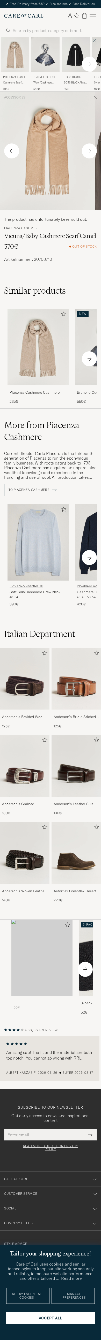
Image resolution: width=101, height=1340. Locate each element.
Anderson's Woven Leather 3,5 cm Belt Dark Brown (24, 891)
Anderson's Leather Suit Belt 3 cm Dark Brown (73, 804)
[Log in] (70, 16)
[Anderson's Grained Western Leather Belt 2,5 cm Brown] (24, 800)
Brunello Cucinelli (44, 77)
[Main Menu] (92, 16)
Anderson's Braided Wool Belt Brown (23, 717)
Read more (71, 1278)
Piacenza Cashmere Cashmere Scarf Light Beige (35, 392)
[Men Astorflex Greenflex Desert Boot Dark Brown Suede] (76, 853)
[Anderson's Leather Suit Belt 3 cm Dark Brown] (76, 800)
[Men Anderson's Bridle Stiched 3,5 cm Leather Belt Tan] (76, 679)
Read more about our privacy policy (50, 1148)
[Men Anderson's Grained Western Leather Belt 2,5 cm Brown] (24, 766)
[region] (50, 1058)
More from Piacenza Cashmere (41, 431)
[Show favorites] (76, 15)
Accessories (14, 97)
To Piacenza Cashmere (29, 490)
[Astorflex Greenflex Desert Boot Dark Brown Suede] (76, 887)
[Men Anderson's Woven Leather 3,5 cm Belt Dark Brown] (24, 853)
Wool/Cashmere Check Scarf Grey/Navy (42, 83)
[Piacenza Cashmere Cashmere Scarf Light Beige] (38, 388)
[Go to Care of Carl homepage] (24, 16)
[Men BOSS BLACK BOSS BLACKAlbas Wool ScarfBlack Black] (76, 54)
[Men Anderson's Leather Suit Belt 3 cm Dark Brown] (76, 766)
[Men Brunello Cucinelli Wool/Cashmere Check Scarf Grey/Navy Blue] (45, 54)
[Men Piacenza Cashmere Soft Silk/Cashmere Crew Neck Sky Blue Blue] (38, 542)
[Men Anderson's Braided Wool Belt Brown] (24, 679)
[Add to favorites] (62, 315)
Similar (35, 290)
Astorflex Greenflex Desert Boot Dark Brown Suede (75, 891)
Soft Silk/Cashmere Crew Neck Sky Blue (35, 592)
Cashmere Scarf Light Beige (12, 83)
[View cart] (84, 16)
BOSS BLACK (72, 77)
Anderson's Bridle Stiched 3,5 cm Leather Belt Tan (75, 717)
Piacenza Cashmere (14, 77)
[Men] (42, 958)
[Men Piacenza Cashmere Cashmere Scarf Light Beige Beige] (15, 54)
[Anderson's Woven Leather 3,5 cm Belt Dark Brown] (24, 887)
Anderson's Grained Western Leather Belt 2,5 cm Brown (22, 804)
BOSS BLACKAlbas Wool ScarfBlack (75, 83)
